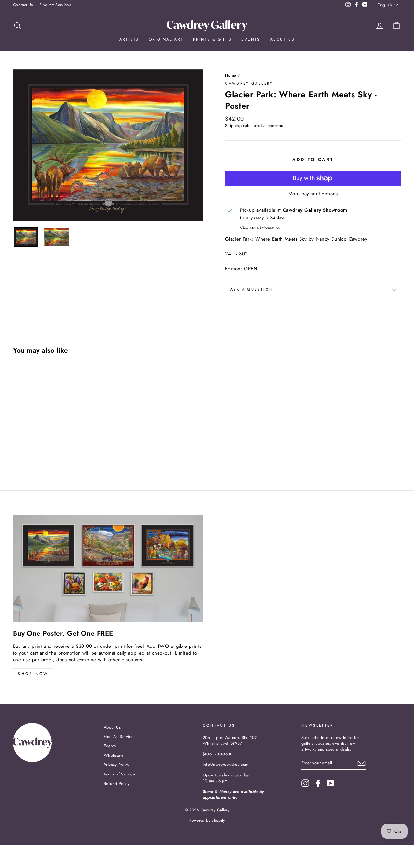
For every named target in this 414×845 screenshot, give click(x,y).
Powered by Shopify (207, 820)
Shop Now (33, 674)
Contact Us (23, 5)
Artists (129, 39)
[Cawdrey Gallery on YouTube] (330, 783)
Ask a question (251, 289)
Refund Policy (117, 783)
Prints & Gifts (212, 39)
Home (230, 75)
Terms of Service (119, 774)
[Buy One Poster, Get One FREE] (108, 568)
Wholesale (114, 755)
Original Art (166, 39)
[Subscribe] (361, 763)
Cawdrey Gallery (249, 83)
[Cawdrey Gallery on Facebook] (318, 783)
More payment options (313, 193)
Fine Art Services (55, 5)
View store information (260, 228)
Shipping (233, 126)
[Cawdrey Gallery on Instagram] (305, 783)
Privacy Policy (116, 765)
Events (250, 39)
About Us (282, 39)
